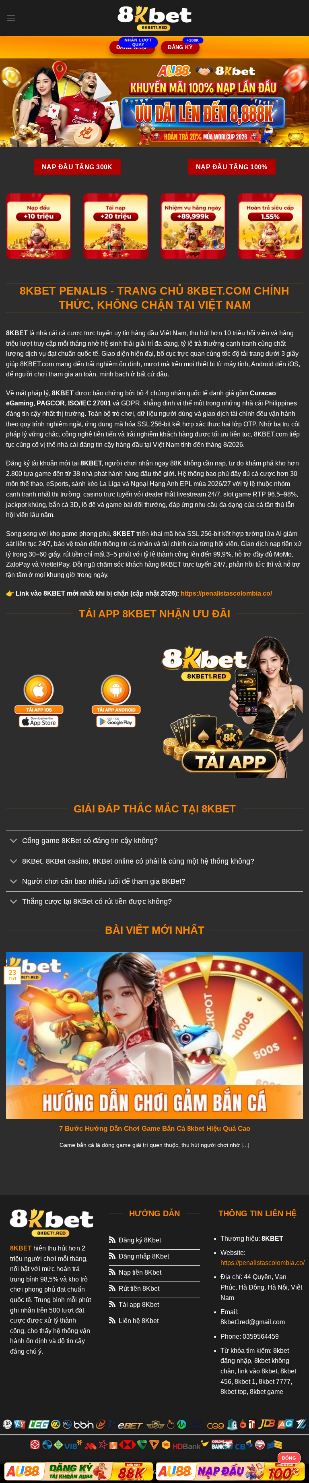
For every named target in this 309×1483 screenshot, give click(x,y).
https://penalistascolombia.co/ (226, 593)
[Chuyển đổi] (14, 841)
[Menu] (11, 18)
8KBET (21, 1248)
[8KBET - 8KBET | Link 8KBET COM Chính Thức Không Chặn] (154, 18)
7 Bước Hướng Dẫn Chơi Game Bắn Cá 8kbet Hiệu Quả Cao (154, 1128)
